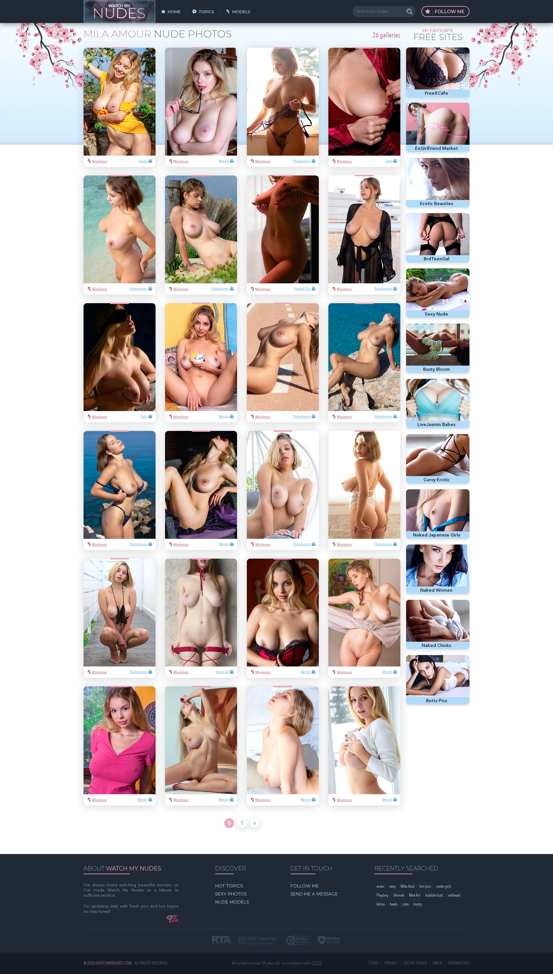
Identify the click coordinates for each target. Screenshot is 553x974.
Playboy (382, 895)
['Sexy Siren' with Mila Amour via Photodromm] (201, 235)
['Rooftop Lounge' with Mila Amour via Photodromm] (364, 235)
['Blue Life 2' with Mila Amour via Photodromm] (364, 362)
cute (405, 904)
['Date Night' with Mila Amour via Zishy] (364, 107)
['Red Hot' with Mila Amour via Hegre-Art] (201, 618)
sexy (392, 886)
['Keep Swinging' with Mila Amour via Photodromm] (283, 490)
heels (393, 904)
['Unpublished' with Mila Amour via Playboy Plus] (283, 235)
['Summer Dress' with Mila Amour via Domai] (120, 107)
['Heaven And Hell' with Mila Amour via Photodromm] (364, 490)
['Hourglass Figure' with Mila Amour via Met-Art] (120, 745)
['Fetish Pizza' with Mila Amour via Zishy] (120, 362)
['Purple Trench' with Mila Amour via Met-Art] (201, 490)
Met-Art (414, 895)
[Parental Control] (258, 941)
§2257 (317, 963)
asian (380, 886)
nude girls (443, 886)
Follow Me (449, 11)
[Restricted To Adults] (221, 941)
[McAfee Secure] (329, 941)
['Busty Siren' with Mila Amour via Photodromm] (120, 235)
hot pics (425, 886)
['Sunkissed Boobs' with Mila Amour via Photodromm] (283, 107)
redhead (454, 895)
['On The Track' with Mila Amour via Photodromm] (283, 362)
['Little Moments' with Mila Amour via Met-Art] (201, 107)
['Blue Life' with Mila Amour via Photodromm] (120, 490)
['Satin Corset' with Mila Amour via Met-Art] (201, 362)
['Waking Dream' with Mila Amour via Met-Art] (364, 618)
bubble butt (434, 895)
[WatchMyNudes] (120, 11)
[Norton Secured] (298, 940)
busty (418, 904)
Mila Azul (407, 886)
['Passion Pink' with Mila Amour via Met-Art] (364, 745)
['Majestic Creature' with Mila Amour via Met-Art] (201, 745)
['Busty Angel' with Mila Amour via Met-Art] (283, 745)
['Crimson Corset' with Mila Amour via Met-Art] (283, 618)
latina (380, 904)
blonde (398, 895)
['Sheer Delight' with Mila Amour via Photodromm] (120, 618)
